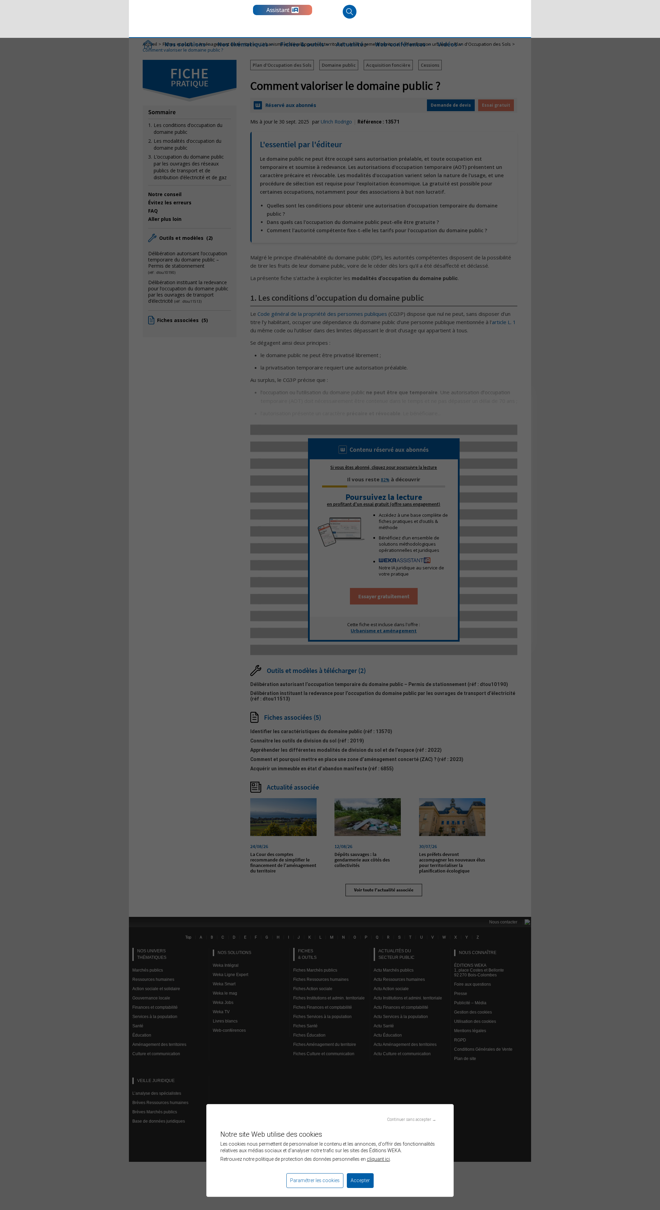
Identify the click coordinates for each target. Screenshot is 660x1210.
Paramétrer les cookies (315, 1180)
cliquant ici (378, 1159)
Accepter (360, 1180)
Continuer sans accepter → (411, 1119)
